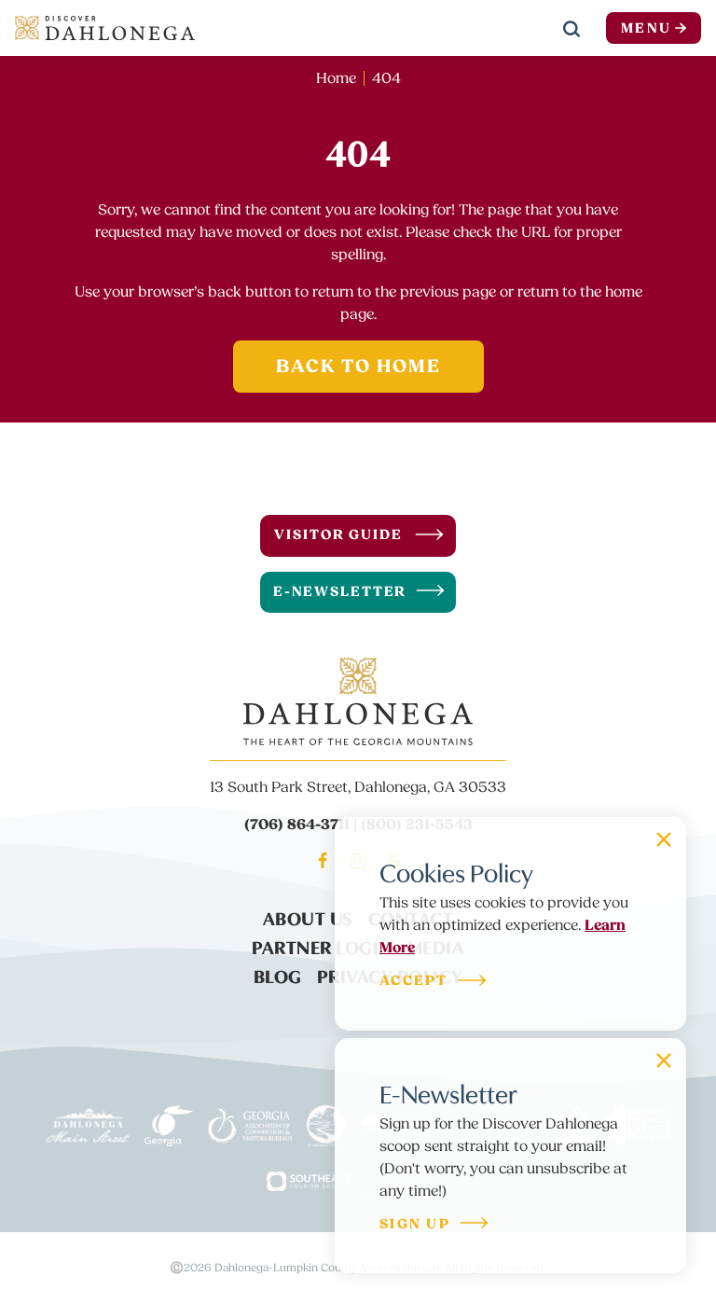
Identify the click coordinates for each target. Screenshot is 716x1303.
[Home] (105, 28)
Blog (278, 975)
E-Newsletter (340, 592)
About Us (308, 917)
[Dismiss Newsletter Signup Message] (663, 1060)
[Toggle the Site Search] (571, 28)
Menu (646, 28)
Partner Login (322, 946)
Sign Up (414, 1225)
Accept (413, 982)
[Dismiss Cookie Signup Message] (663, 839)
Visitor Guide (338, 535)
